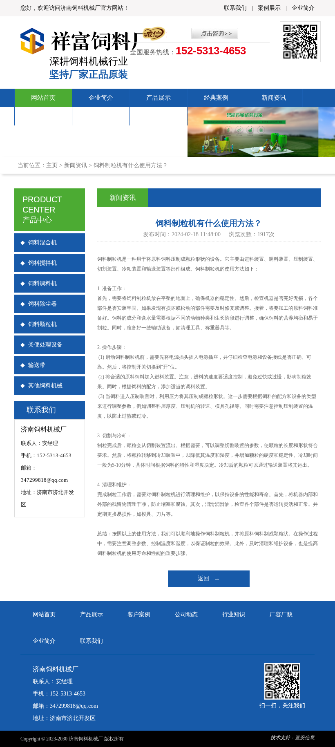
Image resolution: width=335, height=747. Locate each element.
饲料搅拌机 (38, 263)
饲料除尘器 (38, 304)
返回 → (209, 578)
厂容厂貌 (43, 116)
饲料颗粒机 (38, 324)
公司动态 (186, 614)
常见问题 (101, 116)
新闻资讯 (273, 97)
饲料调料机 (38, 283)
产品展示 (158, 97)
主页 (52, 165)
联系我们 (235, 8)
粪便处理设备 (41, 345)
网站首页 (43, 97)
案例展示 (269, 8)
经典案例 (216, 97)
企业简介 (303, 8)
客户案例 (138, 614)
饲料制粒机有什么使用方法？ (131, 165)
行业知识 (233, 614)
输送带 (32, 365)
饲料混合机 (38, 242)
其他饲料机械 (41, 385)
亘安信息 (305, 737)
